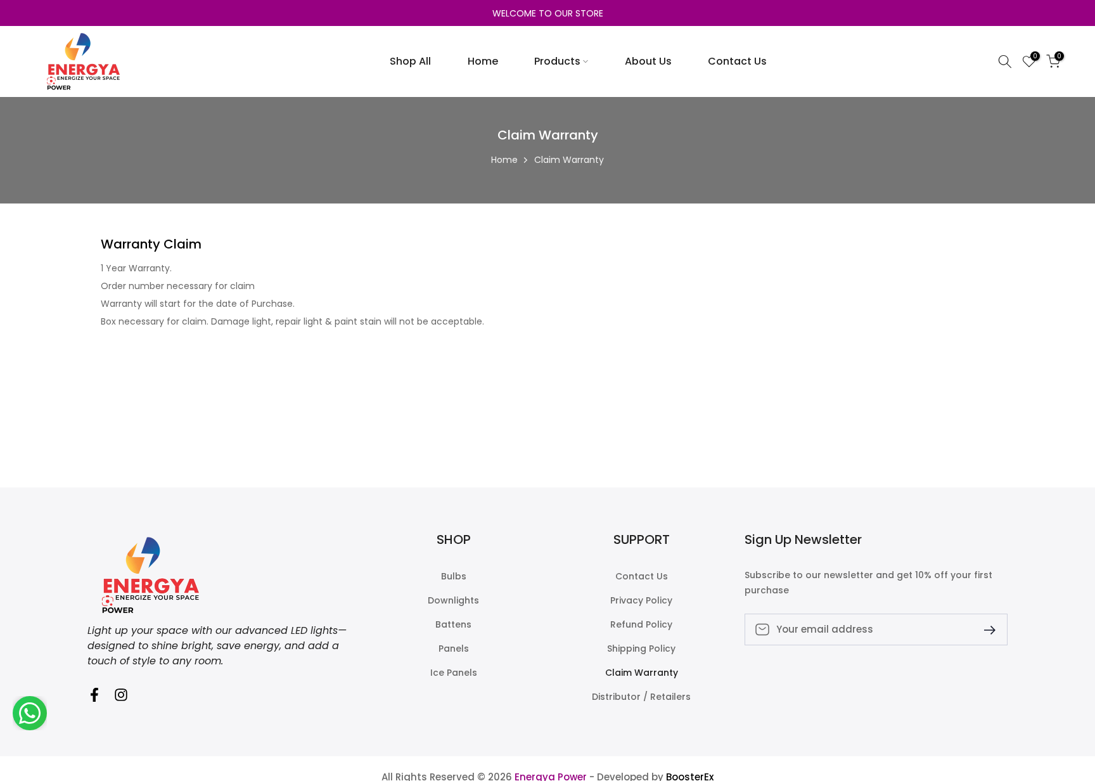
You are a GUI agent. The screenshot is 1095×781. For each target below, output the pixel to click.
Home (483, 61)
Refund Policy (641, 625)
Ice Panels (453, 673)
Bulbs (453, 577)
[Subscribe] (984, 629)
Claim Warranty (641, 673)
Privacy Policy (641, 601)
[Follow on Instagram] (121, 699)
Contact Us (737, 61)
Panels (454, 649)
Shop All (410, 61)
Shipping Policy (641, 649)
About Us (648, 61)
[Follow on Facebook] (94, 699)
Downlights (453, 601)
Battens (453, 625)
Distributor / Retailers (641, 697)
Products (557, 61)
